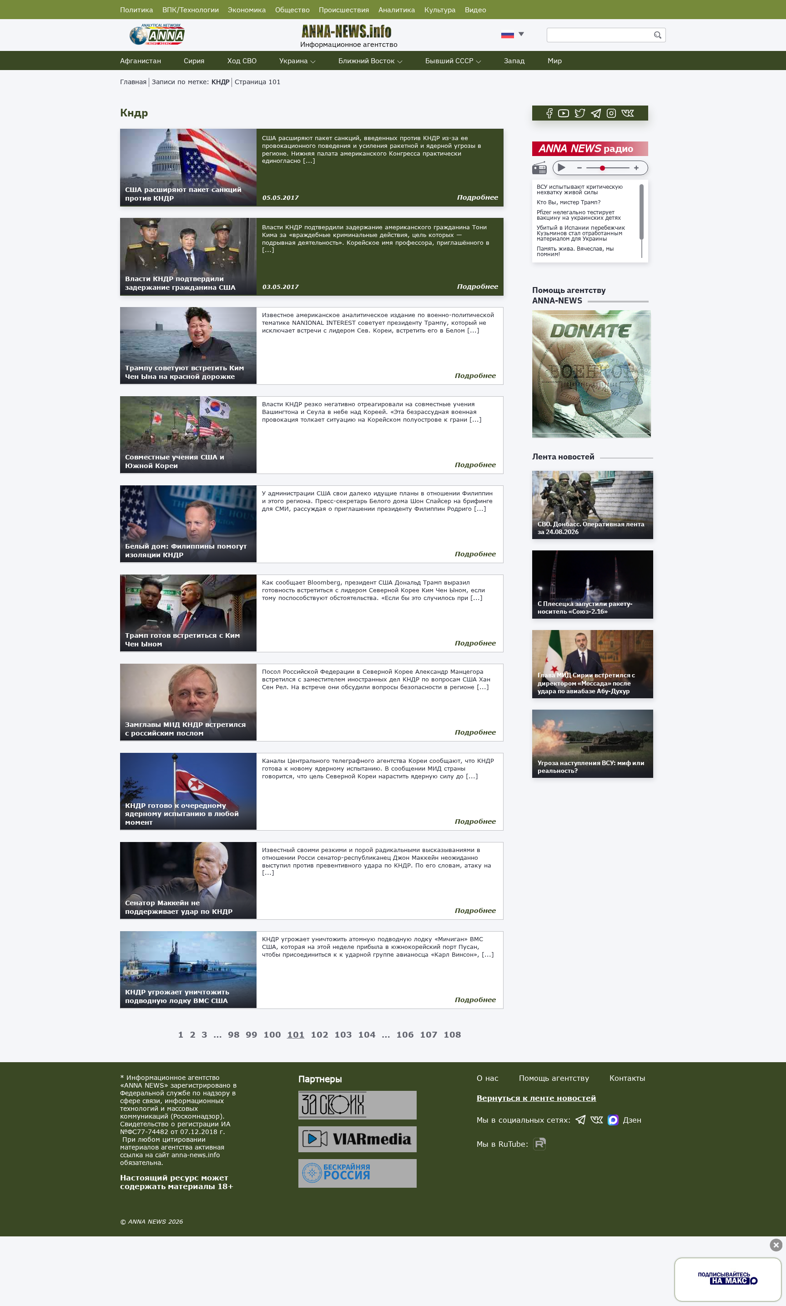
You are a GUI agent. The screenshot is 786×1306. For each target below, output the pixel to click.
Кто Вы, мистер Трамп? (569, 202)
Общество (292, 9)
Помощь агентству (554, 1078)
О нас (488, 1078)
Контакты (627, 1078)
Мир (555, 60)
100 (272, 1034)
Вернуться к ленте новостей (536, 1098)
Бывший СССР (449, 60)
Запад (514, 60)
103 (343, 1034)
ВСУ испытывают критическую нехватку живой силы (580, 189)
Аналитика (396, 9)
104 (367, 1034)
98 (234, 1034)
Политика (136, 9)
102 (319, 1034)
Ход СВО (242, 60)
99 (251, 1034)
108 (452, 1034)
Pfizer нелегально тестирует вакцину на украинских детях (579, 215)
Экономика (247, 9)
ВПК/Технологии (190, 9)
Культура (440, 9)
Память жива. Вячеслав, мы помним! (575, 251)
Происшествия (344, 9)
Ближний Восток (366, 60)
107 (429, 1034)
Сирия (194, 60)
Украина (293, 60)
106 (405, 1034)
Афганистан (140, 60)
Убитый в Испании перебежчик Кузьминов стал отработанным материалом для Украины (581, 233)
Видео (475, 9)
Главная (133, 82)
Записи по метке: (190, 82)
